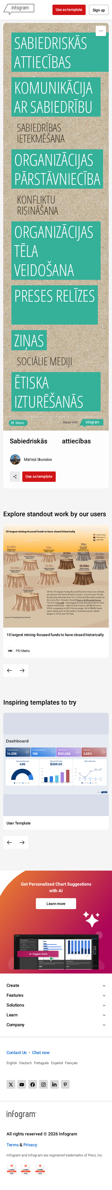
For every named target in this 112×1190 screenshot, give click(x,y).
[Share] (15, 476)
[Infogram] (18, 10)
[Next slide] (22, 670)
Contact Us (17, 1052)
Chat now (41, 1052)
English (12, 1063)
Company (15, 1024)
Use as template (69, 9)
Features (15, 995)
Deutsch (25, 1063)
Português (41, 1063)
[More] (101, 31)
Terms (13, 1144)
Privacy (30, 1144)
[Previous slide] (9, 670)
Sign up (99, 10)
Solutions (15, 1005)
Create (13, 985)
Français (71, 1063)
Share (19, 423)
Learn (12, 1014)
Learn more (56, 903)
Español (57, 1063)
